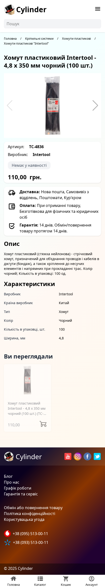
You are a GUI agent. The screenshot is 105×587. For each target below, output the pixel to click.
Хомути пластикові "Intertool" (26, 43)
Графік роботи (17, 488)
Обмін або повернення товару (33, 507)
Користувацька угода (24, 519)
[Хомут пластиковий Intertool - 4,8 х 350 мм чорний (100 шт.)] (27, 380)
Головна (10, 38)
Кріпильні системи (39, 38)
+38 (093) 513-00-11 (30, 542)
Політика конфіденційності (29, 513)
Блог (8, 476)
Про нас (11, 482)
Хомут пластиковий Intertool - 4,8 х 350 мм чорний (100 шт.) (26, 408)
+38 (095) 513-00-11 (30, 533)
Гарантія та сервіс (21, 494)
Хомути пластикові (76, 38)
